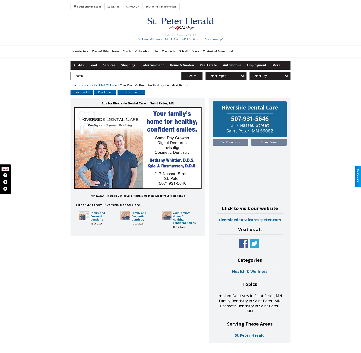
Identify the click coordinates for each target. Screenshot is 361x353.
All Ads (79, 65)
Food (93, 65)
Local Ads (113, 6)
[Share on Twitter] (5, 182)
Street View (269, 142)
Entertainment (152, 65)
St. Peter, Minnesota (150, 39)
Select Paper (217, 76)
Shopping (128, 65)
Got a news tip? (214, 39)
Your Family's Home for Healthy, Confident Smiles (184, 218)
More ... (277, 65)
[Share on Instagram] (5, 188)
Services (109, 65)
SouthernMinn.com (89, 6)
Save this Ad (81, 92)
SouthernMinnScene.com (161, 6)
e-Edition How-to (192, 39)
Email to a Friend (131, 92)
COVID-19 (132, 6)
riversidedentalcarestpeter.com (250, 219)
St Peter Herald (250, 335)
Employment (256, 65)
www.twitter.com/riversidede (254, 243)
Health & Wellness (105, 85)
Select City (260, 76)
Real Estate (208, 65)
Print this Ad (105, 92)
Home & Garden (182, 65)
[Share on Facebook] (5, 175)
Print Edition (172, 39)
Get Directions (231, 142)
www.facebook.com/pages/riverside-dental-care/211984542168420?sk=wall (243, 243)
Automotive (232, 65)
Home (74, 85)
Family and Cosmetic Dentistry (97, 216)
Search (191, 76)
